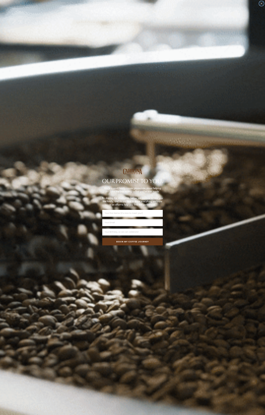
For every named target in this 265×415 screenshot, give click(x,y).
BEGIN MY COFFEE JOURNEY (132, 241)
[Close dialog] (261, 3)
